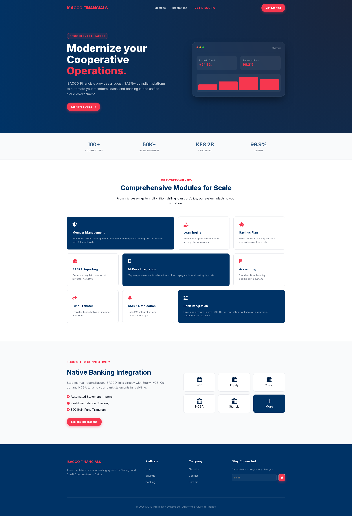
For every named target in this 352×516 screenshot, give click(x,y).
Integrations (179, 7)
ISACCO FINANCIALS (87, 7)
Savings (150, 475)
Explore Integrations (84, 421)
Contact (193, 475)
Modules (160, 7)
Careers (193, 482)
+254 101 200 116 (204, 7)
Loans (149, 469)
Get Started (273, 7)
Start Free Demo (81, 106)
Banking (150, 482)
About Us (194, 469)
